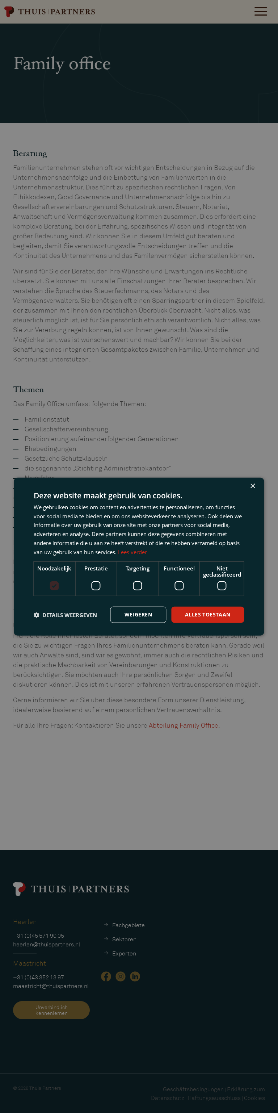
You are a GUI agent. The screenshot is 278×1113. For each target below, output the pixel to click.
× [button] (252, 486)
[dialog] (139, 556)
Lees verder (132, 551)
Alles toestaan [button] (208, 614)
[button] (65, 615)
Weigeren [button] (138, 614)
